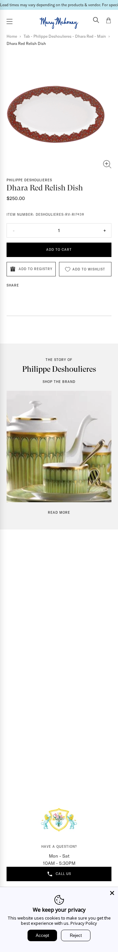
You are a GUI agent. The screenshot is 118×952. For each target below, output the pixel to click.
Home (12, 36)
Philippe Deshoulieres (29, 180)
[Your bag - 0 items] (108, 21)
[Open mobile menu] (9, 21)
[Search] (96, 20)
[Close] (112, 893)
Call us (63, 874)
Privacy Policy (83, 923)
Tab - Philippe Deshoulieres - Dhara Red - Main (65, 36)
